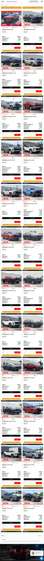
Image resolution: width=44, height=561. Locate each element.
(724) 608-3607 (30, 550)
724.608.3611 (18, 52)
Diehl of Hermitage (4, 52)
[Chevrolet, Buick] (2, 1)
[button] (21, 18)
